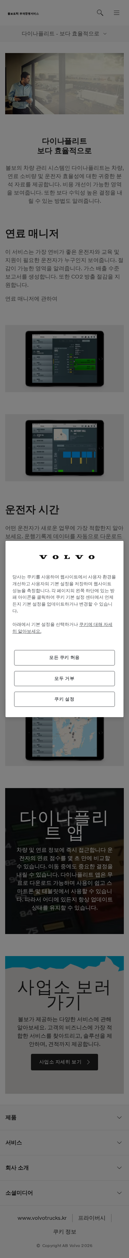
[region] (64, 629)
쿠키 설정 (64, 699)
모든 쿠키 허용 (64, 657)
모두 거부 (64, 678)
